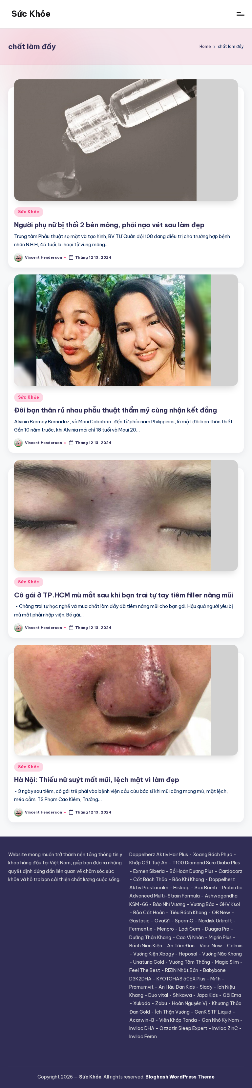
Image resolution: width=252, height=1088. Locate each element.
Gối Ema (232, 995)
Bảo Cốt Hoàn (149, 913)
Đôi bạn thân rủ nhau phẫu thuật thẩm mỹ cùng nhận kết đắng (115, 410)
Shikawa (182, 995)
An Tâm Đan (181, 946)
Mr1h (215, 979)
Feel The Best (144, 970)
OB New (221, 913)
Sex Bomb (206, 888)
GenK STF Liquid (213, 1012)
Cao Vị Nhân (190, 937)
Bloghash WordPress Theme (180, 1077)
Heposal (188, 954)
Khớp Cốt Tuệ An (148, 863)
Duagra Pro (217, 929)
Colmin (234, 946)
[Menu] (240, 14)
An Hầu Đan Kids (176, 987)
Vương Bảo (202, 904)
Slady (206, 987)
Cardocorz (230, 871)
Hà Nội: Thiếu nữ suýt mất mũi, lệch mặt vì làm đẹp (96, 780)
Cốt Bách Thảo (150, 879)
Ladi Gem (189, 929)
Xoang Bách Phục (212, 854)
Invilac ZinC (225, 1028)
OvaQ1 (162, 921)
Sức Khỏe (31, 14)
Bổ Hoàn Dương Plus (192, 871)
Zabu (161, 1003)
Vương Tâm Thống (189, 962)
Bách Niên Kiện (145, 946)
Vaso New (211, 946)
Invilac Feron (143, 1036)
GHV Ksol (230, 904)
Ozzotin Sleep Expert (183, 1028)
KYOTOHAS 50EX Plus (181, 979)
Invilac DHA (142, 1028)
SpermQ (184, 921)
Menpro (165, 929)
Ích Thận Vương (172, 1012)
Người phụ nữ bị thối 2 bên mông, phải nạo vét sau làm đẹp (109, 225)
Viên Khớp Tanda (178, 1020)
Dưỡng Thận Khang (150, 937)
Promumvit (141, 987)
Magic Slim (227, 962)
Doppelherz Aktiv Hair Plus (158, 854)
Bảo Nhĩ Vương (169, 904)
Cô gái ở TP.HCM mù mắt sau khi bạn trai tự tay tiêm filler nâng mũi (123, 595)
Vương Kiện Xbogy (153, 954)
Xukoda (141, 1003)
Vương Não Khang (222, 954)
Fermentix (140, 929)
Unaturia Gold (148, 962)
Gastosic (139, 921)
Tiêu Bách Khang (188, 913)
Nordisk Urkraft (215, 921)
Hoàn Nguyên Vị (189, 1003)
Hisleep (181, 888)
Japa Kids (207, 995)
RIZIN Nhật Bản (181, 970)
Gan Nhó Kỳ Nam (220, 1020)
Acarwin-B (141, 1020)
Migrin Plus (220, 937)
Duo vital (158, 995)
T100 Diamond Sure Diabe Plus (206, 863)
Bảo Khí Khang (188, 879)
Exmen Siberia (149, 871)
